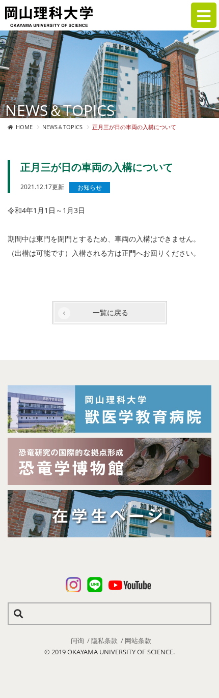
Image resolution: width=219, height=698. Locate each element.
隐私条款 (104, 640)
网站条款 (138, 640)
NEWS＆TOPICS (62, 127)
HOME (24, 127)
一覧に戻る (110, 312)
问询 (77, 640)
